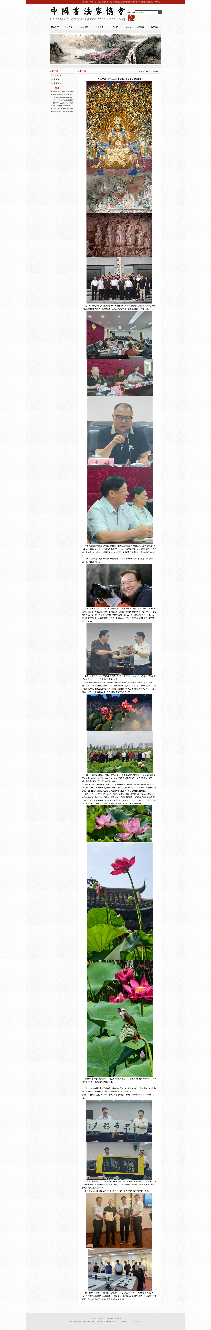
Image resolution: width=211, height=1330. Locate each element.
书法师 (115, 27)
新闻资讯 (99, 27)
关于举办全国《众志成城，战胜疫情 (63, 100)
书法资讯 (57, 79)
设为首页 (85, 2)
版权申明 (109, 1319)
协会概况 (93, 1319)
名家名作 (129, 27)
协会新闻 (57, 75)
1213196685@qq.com (133, 1321)
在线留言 (101, 1319)
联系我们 (93, 2)
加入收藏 (158, 2)
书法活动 (57, 83)
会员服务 (141, 27)
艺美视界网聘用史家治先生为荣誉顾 (63, 108)
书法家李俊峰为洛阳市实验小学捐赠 (63, 103)
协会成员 (84, 27)
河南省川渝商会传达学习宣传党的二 (63, 94)
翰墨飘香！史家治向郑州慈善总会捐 (63, 111)
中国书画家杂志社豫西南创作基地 (62, 97)
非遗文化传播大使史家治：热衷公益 (63, 91)
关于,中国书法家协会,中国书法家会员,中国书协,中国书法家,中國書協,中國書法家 (125, 2)
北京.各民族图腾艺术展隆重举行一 (62, 106)
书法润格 (68, 27)
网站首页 (55, 27)
